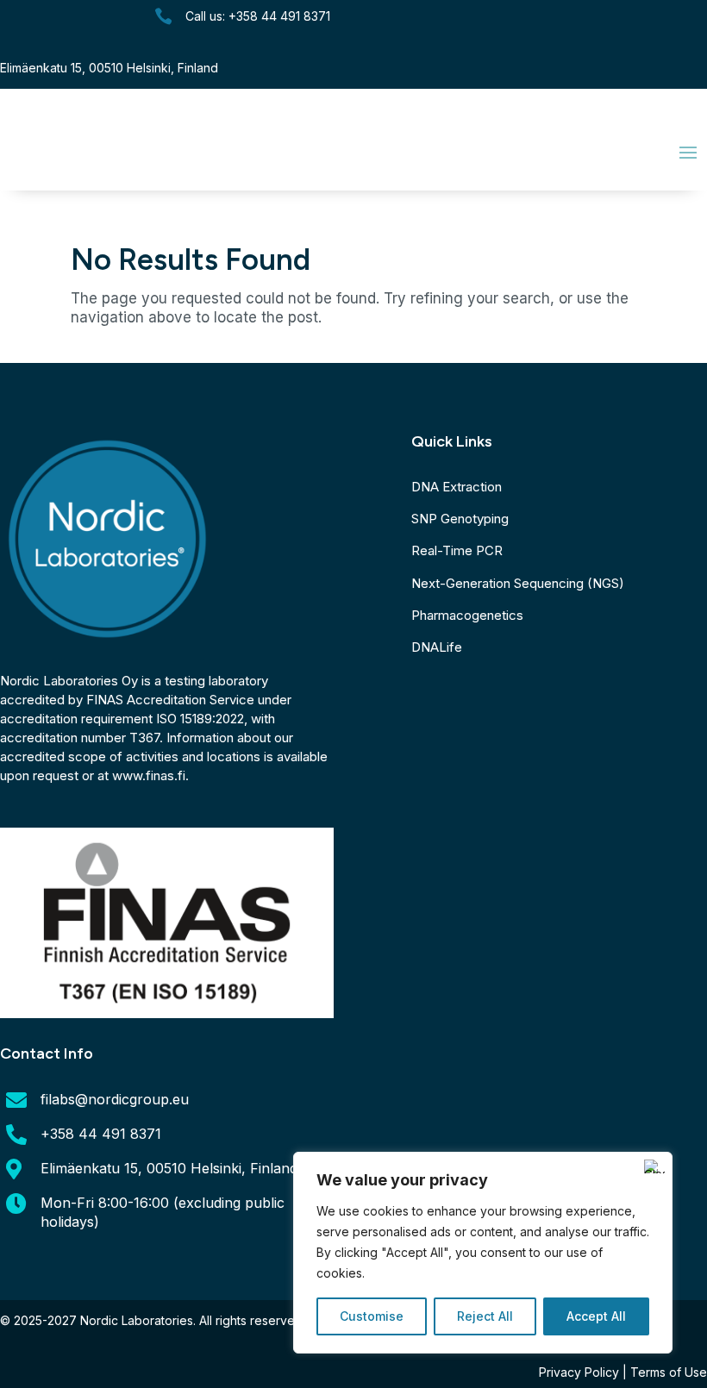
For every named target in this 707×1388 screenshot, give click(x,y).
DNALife (436, 647)
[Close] (654, 1166)
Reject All (485, 1316)
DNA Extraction (456, 486)
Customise (372, 1316)
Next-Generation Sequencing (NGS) (517, 583)
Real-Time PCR (457, 550)
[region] (483, 1253)
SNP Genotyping (460, 518)
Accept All (596, 1316)
